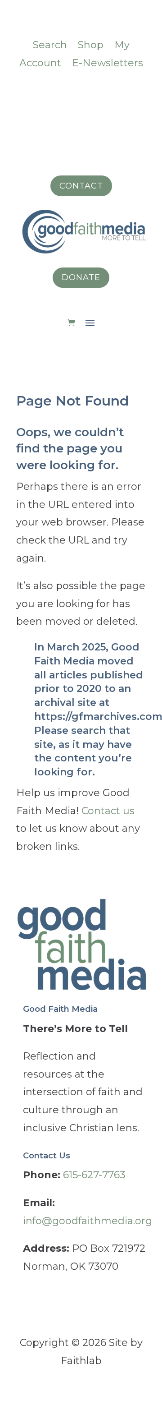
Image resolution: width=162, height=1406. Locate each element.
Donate (81, 277)
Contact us (108, 811)
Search (50, 45)
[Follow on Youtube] (135, 92)
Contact (81, 186)
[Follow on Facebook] (27, 92)
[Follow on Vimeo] (63, 92)
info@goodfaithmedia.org (87, 1221)
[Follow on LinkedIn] (99, 92)
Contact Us (46, 1156)
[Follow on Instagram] (45, 92)
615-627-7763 (94, 1175)
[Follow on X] (117, 92)
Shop (91, 45)
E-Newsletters (107, 63)
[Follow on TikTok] (81, 92)
